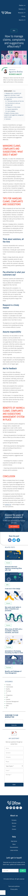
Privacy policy (14, 889)
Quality (8, 689)
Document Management (12, 701)
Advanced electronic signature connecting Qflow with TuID (13, 568)
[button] (10, 540)
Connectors (9, 703)
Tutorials (8, 685)
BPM (7, 706)
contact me (8, 504)
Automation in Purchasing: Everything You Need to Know (14, 652)
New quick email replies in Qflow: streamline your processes (13, 609)
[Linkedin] (10, 808)
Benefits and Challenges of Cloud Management (13, 672)
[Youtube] (14, 808)
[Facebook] (7, 808)
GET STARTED (14, 526)
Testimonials (9, 687)
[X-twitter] (20, 808)
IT (6, 693)
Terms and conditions (14, 886)
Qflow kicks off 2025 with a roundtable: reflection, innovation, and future (13, 630)
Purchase (8, 691)
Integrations (9, 695)
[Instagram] (17, 808)
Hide (14, 91)
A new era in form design (12, 589)
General (8, 699)
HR (7, 697)
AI (6, 708)
